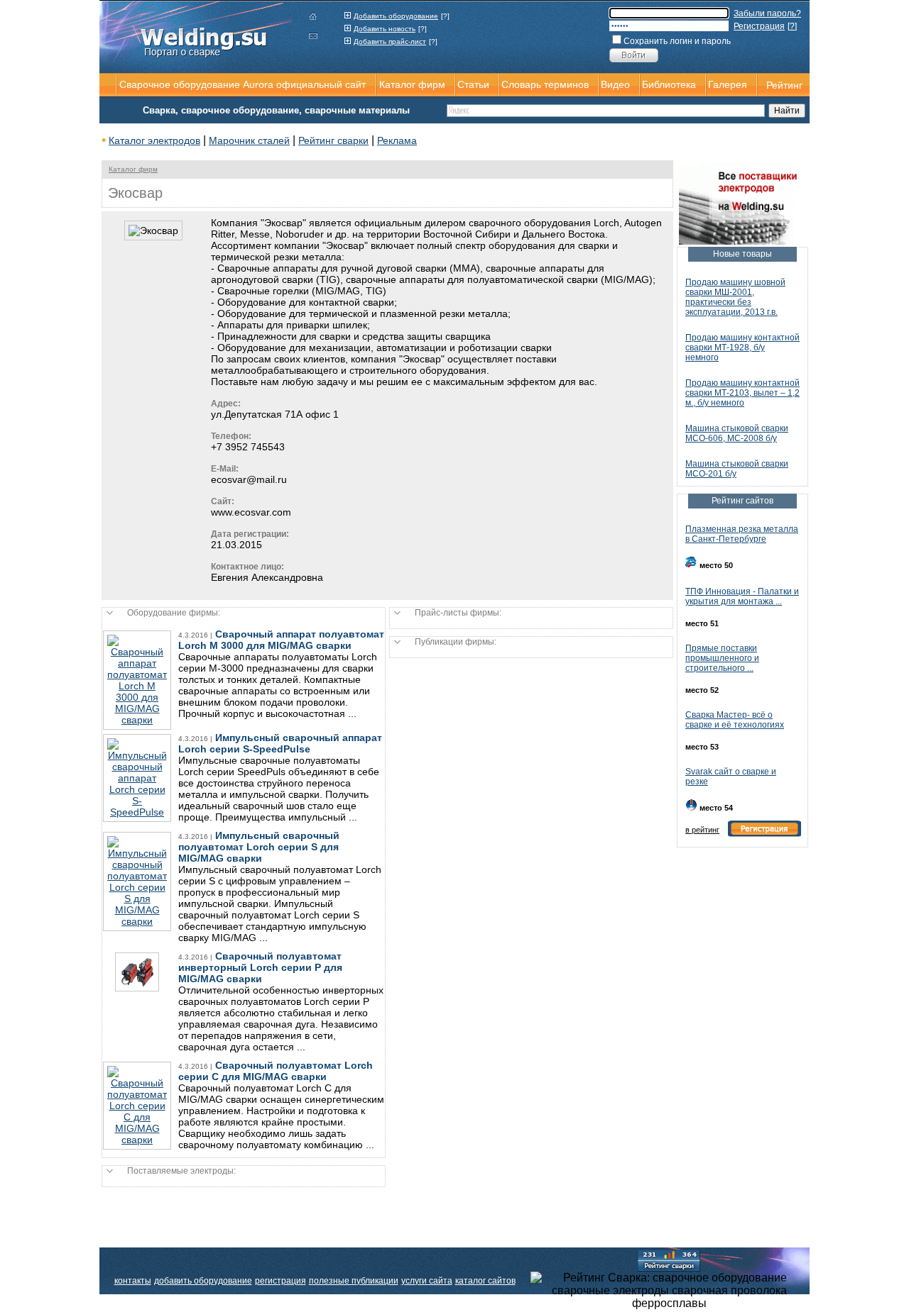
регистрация (280, 1281)
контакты (132, 1281)
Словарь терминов (545, 84)
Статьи (473, 84)
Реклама (397, 140)
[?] (445, 16)
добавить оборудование (203, 1281)
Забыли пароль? (767, 13)
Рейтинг (784, 85)
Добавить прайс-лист (390, 41)
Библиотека (669, 84)
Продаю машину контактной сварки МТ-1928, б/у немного (742, 347)
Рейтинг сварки (333, 140)
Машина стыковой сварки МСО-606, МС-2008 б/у (736, 433)
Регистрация (759, 26)
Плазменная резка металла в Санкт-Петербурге (741, 534)
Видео (615, 84)
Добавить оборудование (396, 16)
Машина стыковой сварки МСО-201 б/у (736, 469)
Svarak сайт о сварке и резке (730, 776)
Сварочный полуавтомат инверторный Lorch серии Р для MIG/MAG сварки (260, 967)
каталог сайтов (485, 1281)
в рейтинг (702, 829)
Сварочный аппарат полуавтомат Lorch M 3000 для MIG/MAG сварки (281, 639)
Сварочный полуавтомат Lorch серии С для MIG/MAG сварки (275, 1071)
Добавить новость (384, 29)
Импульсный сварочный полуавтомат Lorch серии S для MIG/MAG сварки (258, 847)
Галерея (727, 84)
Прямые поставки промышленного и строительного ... (722, 658)
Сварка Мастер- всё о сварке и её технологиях (734, 720)
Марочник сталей (249, 140)
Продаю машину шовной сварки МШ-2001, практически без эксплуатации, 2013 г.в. (735, 297)
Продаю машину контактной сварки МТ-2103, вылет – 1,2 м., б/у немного (742, 393)
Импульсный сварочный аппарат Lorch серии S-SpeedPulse (280, 743)
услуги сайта (426, 1281)
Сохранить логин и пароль (677, 41)
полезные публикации (353, 1281)
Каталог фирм (133, 169)
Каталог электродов (154, 140)
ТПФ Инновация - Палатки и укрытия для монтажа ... (742, 596)
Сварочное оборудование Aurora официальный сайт (242, 84)
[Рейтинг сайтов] (669, 1259)
